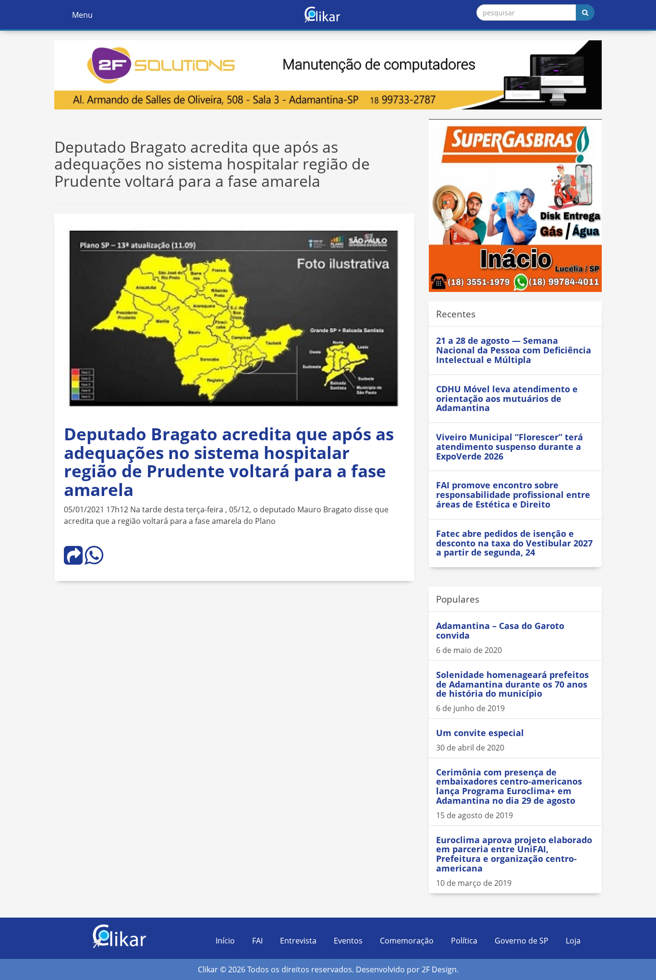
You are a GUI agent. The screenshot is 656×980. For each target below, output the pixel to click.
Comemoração (407, 940)
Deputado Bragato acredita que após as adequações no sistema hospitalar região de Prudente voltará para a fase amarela (229, 462)
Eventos (348, 940)
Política (464, 940)
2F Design (439, 969)
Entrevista (298, 940)
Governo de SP (521, 940)
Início (225, 940)
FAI (257, 940)
